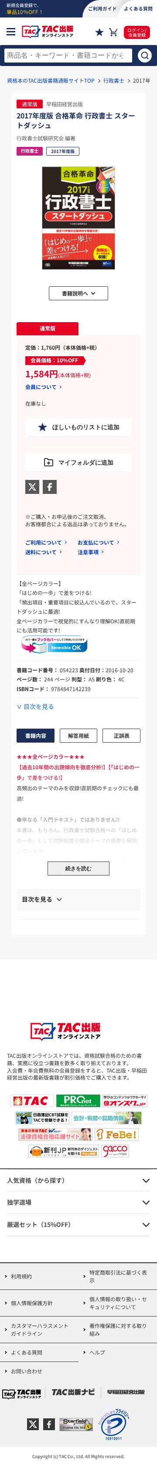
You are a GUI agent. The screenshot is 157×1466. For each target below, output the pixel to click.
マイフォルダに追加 (85, 462)
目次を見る (39, 706)
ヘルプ (97, 1352)
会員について (41, 386)
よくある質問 (26, 1352)
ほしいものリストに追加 (85, 427)
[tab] (47, 328)
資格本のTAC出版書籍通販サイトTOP (51, 80)
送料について (41, 552)
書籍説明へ (75, 293)
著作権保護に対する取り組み (118, 1329)
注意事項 (88, 552)
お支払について (96, 542)
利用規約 (21, 1276)
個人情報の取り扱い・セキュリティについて (118, 1302)
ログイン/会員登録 (137, 32)
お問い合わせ (26, 1371)
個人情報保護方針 (32, 1302)
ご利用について (43, 542)
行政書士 (113, 80)
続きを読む (78, 868)
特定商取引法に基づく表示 (118, 1276)
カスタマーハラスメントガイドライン (39, 1329)
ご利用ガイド (102, 8)
